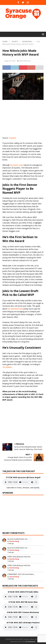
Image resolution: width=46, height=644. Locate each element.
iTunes (19, 487)
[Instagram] (28, 2)
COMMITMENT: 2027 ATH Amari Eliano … (21, 574)
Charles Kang (14, 541)
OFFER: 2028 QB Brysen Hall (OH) (18, 557)
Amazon (26, 487)
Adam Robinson (25, 61)
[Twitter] (23, 2)
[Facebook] (18, 2)
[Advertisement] (24, 25)
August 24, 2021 (10, 61)
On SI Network (30, 642)
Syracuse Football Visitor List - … (18, 539)
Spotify (36, 487)
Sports (15, 41)
